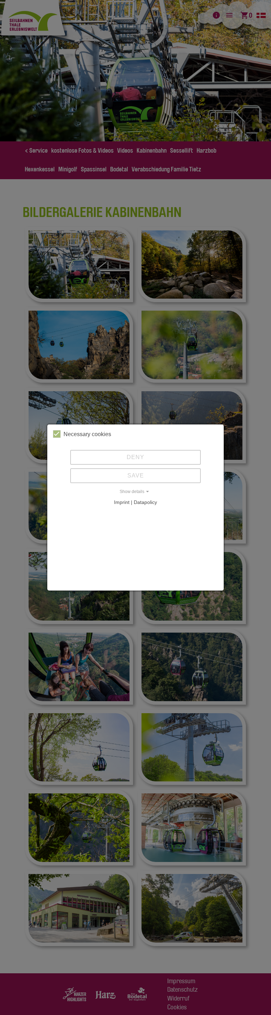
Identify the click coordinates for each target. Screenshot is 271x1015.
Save (135, 476)
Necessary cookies (87, 434)
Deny (135, 457)
